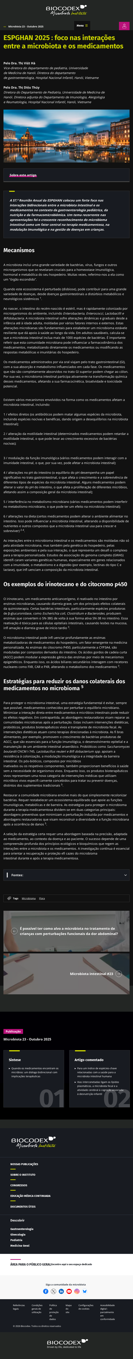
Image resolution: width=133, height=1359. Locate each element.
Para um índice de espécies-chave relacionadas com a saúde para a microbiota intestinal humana (97, 1072)
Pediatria (16, 1240)
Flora (42, 898)
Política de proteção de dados (54, 1312)
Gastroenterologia (21, 1229)
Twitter (53, 1291)
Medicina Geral (19, 1245)
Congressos (18, 1185)
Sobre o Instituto (22, 1174)
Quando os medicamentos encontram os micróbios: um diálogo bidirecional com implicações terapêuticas (35, 1072)
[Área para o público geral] (124, 26)
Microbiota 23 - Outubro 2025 (25, 26)
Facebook (45, 1291)
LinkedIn (61, 1291)
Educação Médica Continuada (30, 1196)
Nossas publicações (24, 1164)
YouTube (69, 1291)
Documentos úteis (23, 1206)
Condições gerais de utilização (37, 1309)
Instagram (76, 1291)
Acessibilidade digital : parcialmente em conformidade (107, 1312)
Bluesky (84, 1291)
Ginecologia (17, 1234)
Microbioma (29, 898)
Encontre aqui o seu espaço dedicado (71, 1264)
